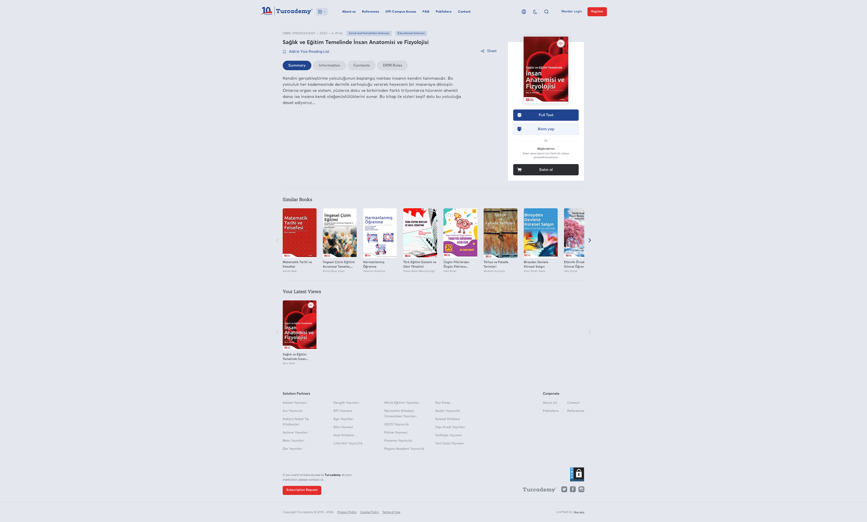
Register (597, 11)
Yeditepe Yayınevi (448, 435)
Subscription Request (302, 490)
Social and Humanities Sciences (369, 33)
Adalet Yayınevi (294, 402)
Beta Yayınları (293, 440)
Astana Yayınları (295, 432)
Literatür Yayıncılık (347, 443)
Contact (464, 11)
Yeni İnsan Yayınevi (449, 443)
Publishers (444, 11)
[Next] (589, 241)
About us (349, 11)
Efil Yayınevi (342, 411)
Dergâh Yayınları (346, 402)
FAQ (425, 11)
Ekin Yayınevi (343, 427)
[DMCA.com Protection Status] (577, 474)
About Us (550, 402)
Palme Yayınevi (395, 432)
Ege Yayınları (343, 419)
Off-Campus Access (400, 11)
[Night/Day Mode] (535, 11)
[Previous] (277, 241)
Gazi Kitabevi (343, 435)
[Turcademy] (538, 490)
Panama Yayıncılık (398, 440)
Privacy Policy (347, 512)
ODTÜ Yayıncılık (396, 424)
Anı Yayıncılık (293, 411)
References (370, 11)
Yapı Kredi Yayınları (450, 427)
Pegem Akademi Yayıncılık (404, 448)
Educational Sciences (411, 33)
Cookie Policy (369, 512)
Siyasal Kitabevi (447, 419)
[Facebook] (573, 490)
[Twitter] (564, 490)
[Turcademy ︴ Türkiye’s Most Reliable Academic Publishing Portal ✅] (286, 11)
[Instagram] (581, 490)
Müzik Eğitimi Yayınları (401, 402)
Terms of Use (391, 512)
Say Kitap (442, 402)
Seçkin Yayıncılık (447, 411)
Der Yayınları (293, 448)
